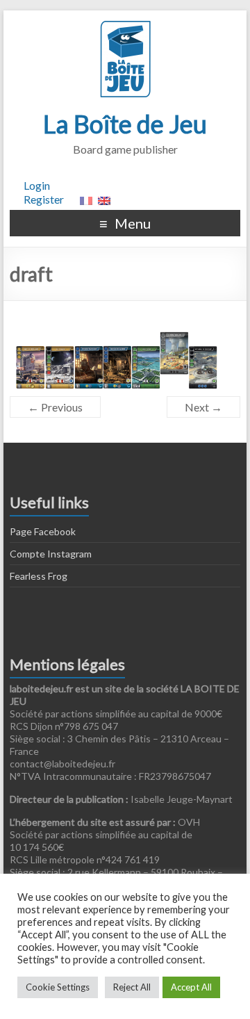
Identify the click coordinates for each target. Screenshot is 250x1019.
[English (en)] (104, 199)
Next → (203, 407)
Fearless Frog (38, 576)
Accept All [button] (191, 987)
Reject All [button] (132, 987)
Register (44, 199)
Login (37, 185)
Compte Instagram (51, 554)
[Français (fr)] (86, 199)
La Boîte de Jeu (125, 123)
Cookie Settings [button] (58, 987)
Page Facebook (43, 531)
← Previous (55, 407)
